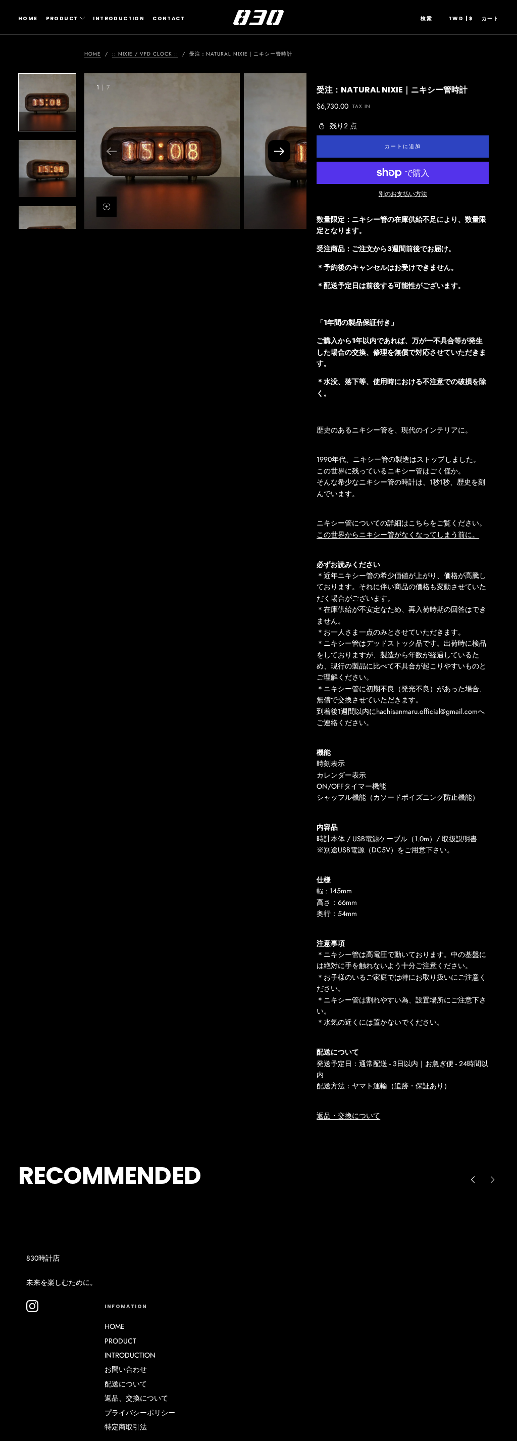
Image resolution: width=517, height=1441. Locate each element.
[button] (426, 19)
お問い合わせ (126, 1369)
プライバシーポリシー (140, 1413)
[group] (162, 151)
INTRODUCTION (118, 18)
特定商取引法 (126, 1427)
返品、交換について (136, 1398)
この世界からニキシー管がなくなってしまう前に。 (398, 535)
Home (92, 54)
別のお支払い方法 (403, 193)
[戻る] (473, 1179)
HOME (28, 18)
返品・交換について (348, 1116)
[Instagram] (32, 1306)
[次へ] (493, 1179)
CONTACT (168, 18)
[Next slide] (279, 151)
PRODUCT (62, 18)
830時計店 (43, 1258)
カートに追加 (403, 146)
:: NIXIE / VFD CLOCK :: (145, 54)
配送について (126, 1384)
